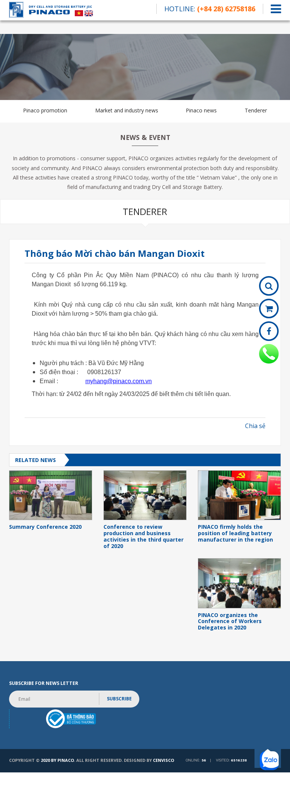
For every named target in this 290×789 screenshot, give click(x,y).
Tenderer (256, 110)
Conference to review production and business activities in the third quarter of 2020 (143, 536)
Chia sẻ (255, 426)
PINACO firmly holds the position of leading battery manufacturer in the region (235, 533)
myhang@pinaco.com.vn (118, 381)
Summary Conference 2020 (45, 527)
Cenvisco (163, 760)
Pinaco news (201, 110)
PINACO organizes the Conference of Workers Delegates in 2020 (230, 621)
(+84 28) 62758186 (226, 8)
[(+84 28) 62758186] (269, 354)
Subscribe (119, 698)
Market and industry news (126, 110)
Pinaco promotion (45, 110)
